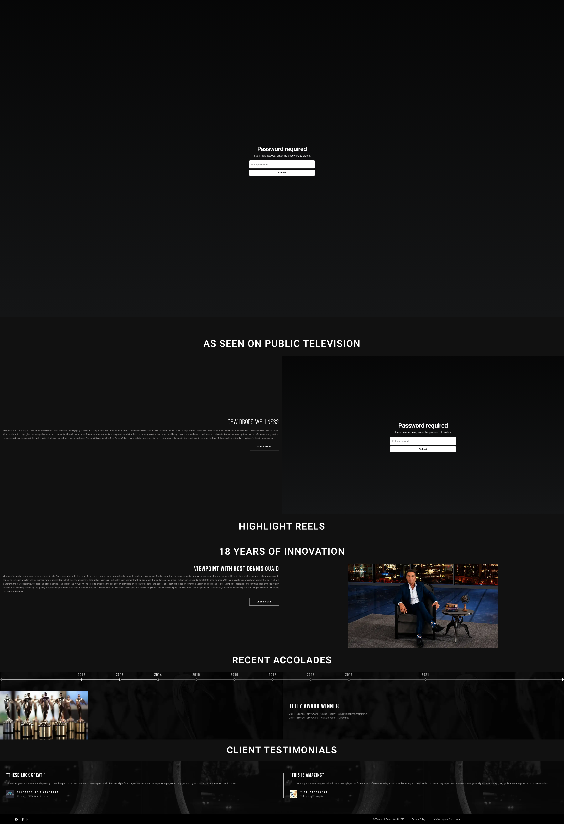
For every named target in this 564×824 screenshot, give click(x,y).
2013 (120, 675)
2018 (311, 675)
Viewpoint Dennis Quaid (387, 819)
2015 (196, 675)
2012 (82, 675)
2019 (349, 675)
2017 (273, 675)
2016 (234, 675)
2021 (425, 675)
